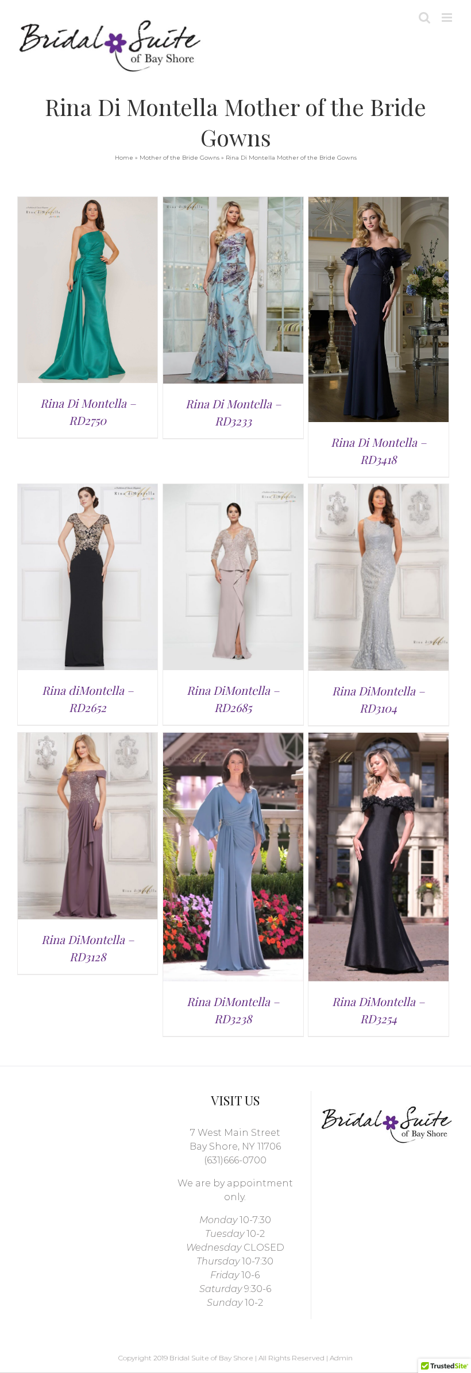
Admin (341, 1357)
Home (124, 157)
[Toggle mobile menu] (448, 17)
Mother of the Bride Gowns (179, 157)
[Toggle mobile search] (424, 17)
